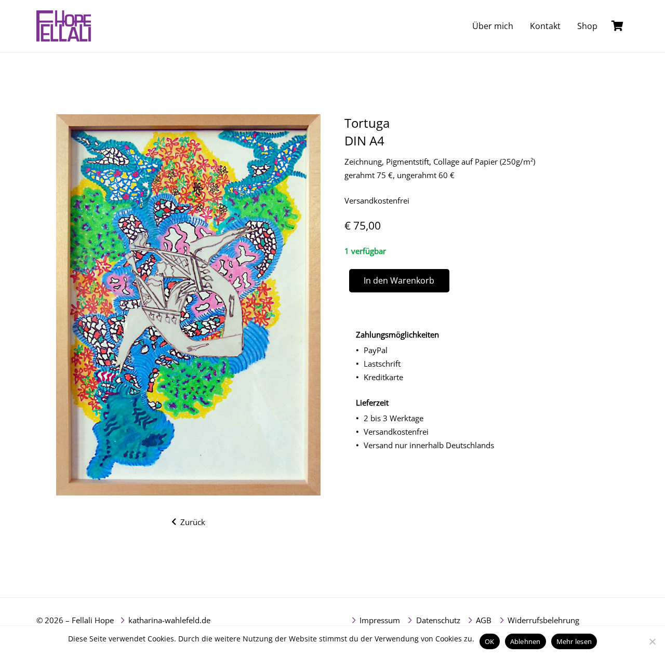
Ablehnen (525, 641)
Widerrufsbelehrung (543, 620)
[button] (605, 26)
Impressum (380, 620)
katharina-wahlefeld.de (169, 620)
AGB (483, 620)
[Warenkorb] (617, 26)
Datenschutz (438, 620)
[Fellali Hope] (63, 26)
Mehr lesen (574, 641)
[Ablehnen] (652, 641)
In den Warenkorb (399, 280)
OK (490, 641)
